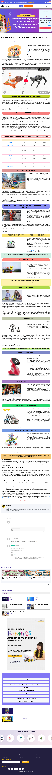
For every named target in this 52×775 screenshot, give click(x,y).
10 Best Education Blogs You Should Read (17, 611)
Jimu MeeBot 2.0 (10, 166)
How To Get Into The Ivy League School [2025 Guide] (42, 597)
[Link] (19, 528)
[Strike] (14, 528)
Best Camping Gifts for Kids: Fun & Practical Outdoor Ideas (37, 578)
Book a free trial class (26, 284)
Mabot (10, 153)
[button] (46, 6)
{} (11, 529)
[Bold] (11, 528)
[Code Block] (18, 528)
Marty (10, 161)
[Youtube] (17, 769)
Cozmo (10, 163)
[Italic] (12, 528)
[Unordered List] (16, 528)
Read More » (11, 599)
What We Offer (5, 755)
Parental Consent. (47, 25)
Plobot (10, 158)
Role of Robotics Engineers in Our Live (26, 693)
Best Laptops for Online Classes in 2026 (17, 604)
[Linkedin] (12, 769)
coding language (34, 362)
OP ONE (10, 155)
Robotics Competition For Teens (26, 701)
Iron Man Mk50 (10, 145)
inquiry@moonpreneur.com (43, 1)
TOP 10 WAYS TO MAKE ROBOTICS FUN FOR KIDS (26, 698)
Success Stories (5, 757)
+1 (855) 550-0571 (48, 2)
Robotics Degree (26, 695)
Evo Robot (10, 147)
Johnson (20, 556)
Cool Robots (26, 687)
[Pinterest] (23, 769)
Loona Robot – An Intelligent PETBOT (26, 681)
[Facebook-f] (9, 769)
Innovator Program (6, 753)
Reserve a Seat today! (30, 2)
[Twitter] (20, 769)
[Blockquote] (17, 528)
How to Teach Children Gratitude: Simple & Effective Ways (12, 578)
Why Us (4, 754)
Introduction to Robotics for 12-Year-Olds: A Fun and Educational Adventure (26, 684)
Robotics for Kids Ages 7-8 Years (26, 679)
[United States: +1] (47, 16)
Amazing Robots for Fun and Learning (26, 690)
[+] (12, 530)
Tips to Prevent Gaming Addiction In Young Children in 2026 (41, 605)
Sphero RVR (10, 142)
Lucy (10, 150)
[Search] (49, 585)
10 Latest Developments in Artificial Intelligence (16, 597)
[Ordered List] (15, 528)
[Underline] (13, 528)
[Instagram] (15, 769)
